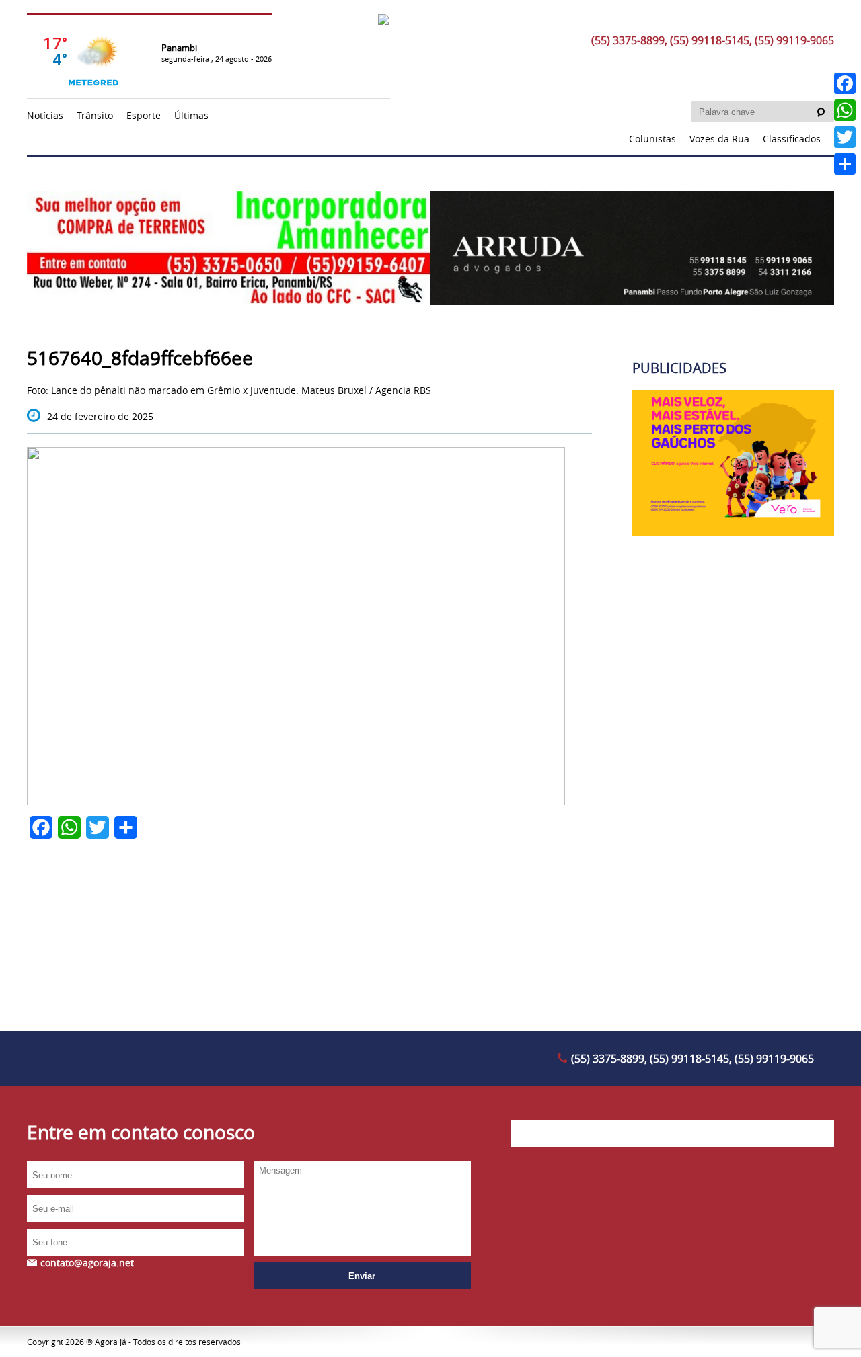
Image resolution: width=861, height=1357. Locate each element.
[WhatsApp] (844, 110)
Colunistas (652, 138)
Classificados (792, 138)
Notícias (45, 115)
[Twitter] (844, 137)
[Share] (844, 164)
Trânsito (95, 115)
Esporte (143, 115)
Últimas (191, 115)
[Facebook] (844, 83)
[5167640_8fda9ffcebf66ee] (296, 801)
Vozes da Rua (719, 138)
